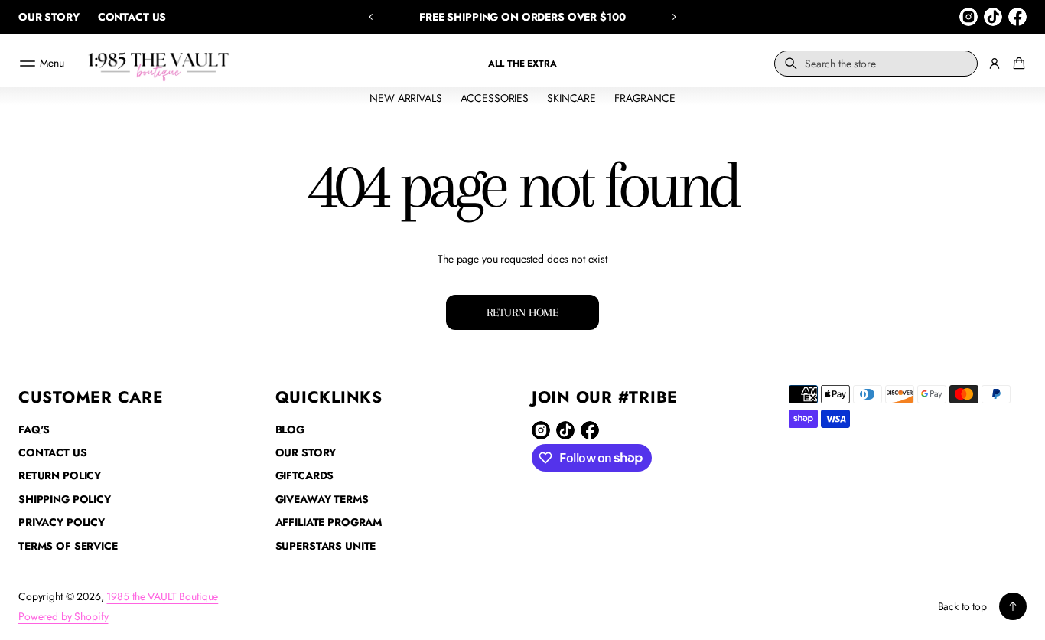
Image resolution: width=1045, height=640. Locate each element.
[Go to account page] (994, 63)
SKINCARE (571, 98)
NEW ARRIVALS (405, 98)
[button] (370, 17)
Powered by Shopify (63, 616)
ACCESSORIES (495, 98)
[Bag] (1017, 63)
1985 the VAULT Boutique (162, 596)
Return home (522, 312)
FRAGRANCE (645, 98)
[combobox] (876, 63)
